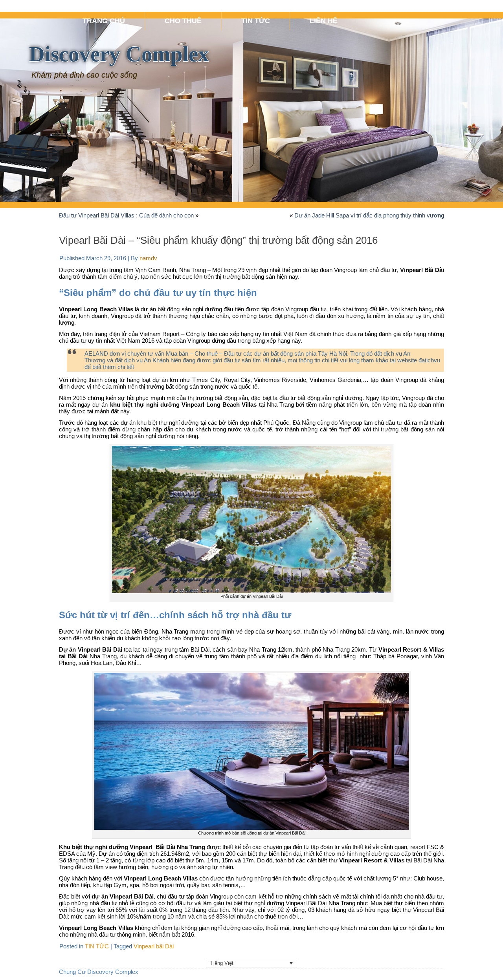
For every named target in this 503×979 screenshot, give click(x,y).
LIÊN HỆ (324, 21)
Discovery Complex (119, 54)
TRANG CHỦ (104, 21)
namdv (148, 258)
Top (484, 960)
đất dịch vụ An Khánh (142, 360)
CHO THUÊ (183, 21)
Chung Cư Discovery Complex (98, 971)
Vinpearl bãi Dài (154, 946)
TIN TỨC (255, 21)
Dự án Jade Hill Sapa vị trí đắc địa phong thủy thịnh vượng (369, 215)
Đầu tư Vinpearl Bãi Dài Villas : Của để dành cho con (126, 215)
